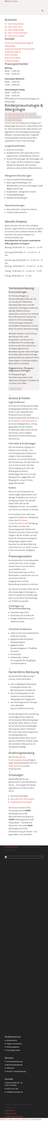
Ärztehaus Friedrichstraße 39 (24, 421)
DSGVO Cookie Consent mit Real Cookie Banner (20, 1119)
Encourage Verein (13, 1050)
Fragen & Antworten (14, 1044)
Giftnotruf (10, 1068)
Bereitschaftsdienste (14, 1065)
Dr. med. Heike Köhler (13, 117)
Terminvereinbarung (14, 1061)
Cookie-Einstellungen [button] (14, 1116)
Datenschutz (10, 1113)
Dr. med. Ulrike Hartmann (31, 117)
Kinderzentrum (11, 847)
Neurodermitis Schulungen (22, 799)
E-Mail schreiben (15, 389)
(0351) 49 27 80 (12, 1089)
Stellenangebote (12, 1047)
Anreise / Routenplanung (16, 1071)
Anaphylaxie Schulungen (21, 802)
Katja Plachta (14, 766)
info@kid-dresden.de (14, 1092)
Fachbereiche (11, 1040)
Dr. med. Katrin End (29, 114)
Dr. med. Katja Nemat (13, 114)
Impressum (10, 1110)
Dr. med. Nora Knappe (13, 120)
